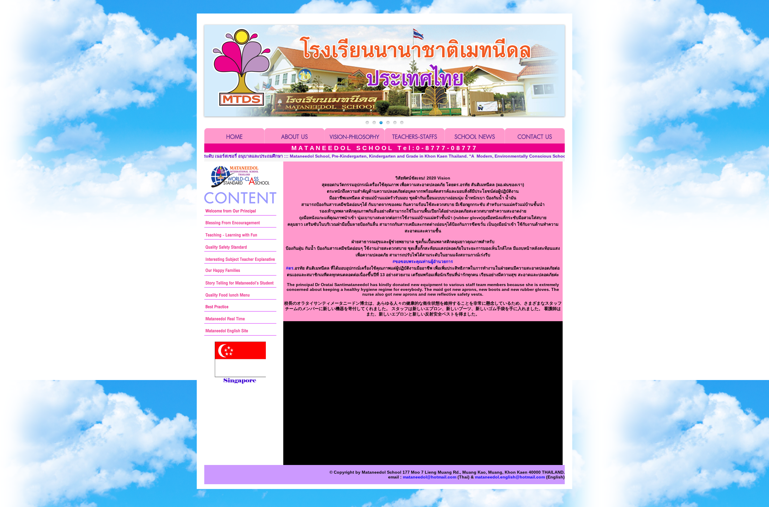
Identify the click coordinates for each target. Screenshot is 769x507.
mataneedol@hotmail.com (429, 477)
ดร (289, 268)
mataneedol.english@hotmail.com (510, 477)
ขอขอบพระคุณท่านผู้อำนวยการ (423, 261)
